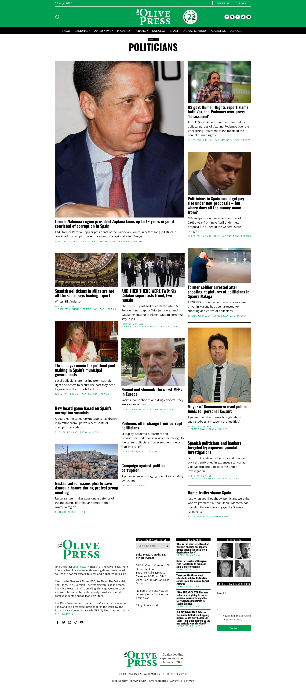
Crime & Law (88, 241)
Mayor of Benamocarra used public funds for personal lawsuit (217, 408)
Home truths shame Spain (209, 492)
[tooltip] (226, 16)
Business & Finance (69, 309)
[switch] (135, 361)
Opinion (152, 451)
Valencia (110, 241)
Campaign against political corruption (144, 467)
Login (242, 3)
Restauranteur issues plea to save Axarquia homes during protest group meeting (86, 488)
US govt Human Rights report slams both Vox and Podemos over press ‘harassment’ (218, 112)
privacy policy (234, 619)
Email (221, 593)
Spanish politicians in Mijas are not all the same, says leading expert (84, 293)
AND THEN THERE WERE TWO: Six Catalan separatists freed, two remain (148, 295)
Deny (107, 376)
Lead (100, 241)
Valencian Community (130, 241)
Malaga (241, 316)
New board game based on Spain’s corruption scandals (83, 410)
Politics (246, 140)
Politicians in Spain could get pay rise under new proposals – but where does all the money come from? (216, 205)
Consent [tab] (105, 321)
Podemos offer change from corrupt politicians (151, 425)
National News (230, 140)
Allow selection (153, 376)
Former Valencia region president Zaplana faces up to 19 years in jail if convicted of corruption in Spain (114, 223)
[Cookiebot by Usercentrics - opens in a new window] (207, 311)
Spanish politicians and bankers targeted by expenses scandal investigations (214, 447)
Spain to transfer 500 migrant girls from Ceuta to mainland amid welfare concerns (192, 564)
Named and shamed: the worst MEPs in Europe (151, 391)
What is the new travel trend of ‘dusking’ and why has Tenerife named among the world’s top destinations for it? (192, 548)
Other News (221, 516)
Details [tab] (153, 321)
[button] (167, 546)
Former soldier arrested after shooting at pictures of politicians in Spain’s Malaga (218, 292)
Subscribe (223, 3)
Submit (234, 628)
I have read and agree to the (236, 617)
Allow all (199, 376)
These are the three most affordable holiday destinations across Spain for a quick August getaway (192, 579)
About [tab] (200, 321)
